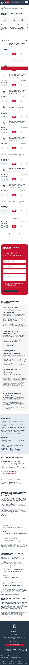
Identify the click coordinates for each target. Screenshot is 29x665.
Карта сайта (3, 657)
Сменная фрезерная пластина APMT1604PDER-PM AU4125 (17, 153)
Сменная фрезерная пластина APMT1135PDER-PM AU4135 (17, 106)
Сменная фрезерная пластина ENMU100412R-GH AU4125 (17, 216)
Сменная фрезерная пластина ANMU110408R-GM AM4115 (17, 75)
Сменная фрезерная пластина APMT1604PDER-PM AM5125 (17, 169)
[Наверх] (26, 655)
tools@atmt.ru (21, 326)
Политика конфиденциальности (13, 657)
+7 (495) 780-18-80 (11, 473)
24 (4, 40)
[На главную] (2, 2)
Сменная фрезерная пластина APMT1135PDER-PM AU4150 (17, 122)
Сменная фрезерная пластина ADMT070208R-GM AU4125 (17, 59)
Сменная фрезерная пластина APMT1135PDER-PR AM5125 (17, 138)
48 (8, 40)
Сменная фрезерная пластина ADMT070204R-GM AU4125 (17, 43)
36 (6, 40)
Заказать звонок (14, 644)
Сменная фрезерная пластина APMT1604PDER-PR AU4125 (17, 185)
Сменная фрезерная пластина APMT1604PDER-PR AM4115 (17, 200)
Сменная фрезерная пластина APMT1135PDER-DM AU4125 (17, 91)
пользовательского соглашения (13, 287)
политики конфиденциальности (10, 285)
